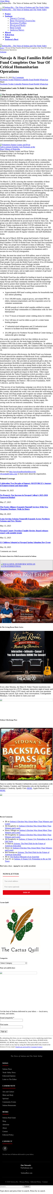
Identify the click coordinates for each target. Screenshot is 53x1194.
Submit (26, 1187)
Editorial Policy (8, 1135)
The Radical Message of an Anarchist (24, 857)
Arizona (3, 52)
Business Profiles (18, 23)
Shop (7, 37)
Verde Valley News (9, 1072)
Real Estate (15, 28)
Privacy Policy (24, 1182)
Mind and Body (18, 25)
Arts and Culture (8, 1092)
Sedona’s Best (11, 39)
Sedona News (17, 30)
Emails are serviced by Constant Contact (28, 1047)
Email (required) (7, 1018)
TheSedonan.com (26, 1168)
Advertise (9, 35)
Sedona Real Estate (9, 1118)
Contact (5, 1131)
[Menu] (1, 44)
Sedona (8, 16)
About (8, 32)
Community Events (9, 1102)
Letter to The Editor (9, 1079)
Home (8, 14)
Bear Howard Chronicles (22, 21)
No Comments (18, 77)
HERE (29, 788)
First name (4, 1024)
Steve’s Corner (17, 18)
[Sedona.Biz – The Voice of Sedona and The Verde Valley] (24, 8)
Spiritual (5, 1098)
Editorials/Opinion (8, 1076)
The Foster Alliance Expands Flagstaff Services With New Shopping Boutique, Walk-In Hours (24, 508)
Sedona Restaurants (9, 1105)
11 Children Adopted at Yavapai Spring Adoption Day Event (25, 542)
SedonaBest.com (26, 1173)
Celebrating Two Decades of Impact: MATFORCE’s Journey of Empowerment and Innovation (25, 484)
